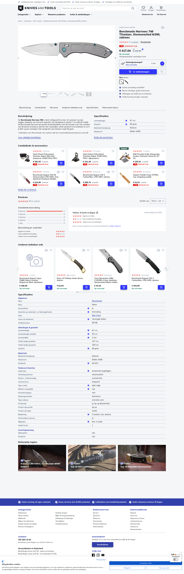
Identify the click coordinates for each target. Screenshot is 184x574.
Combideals (40, 107)
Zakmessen (27, 21)
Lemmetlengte (99, 121)
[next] (162, 268)
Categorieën (23, 14)
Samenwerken (135, 529)
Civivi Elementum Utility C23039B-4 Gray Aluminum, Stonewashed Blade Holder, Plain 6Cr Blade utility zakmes (106, 280)
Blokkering (22, 414)
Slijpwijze (22, 422)
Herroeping (97, 521)
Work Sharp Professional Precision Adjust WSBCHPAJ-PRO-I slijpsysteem (95, 156)
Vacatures (134, 527)
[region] (66, 61)
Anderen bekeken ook (72, 107)
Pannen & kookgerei (25, 527)
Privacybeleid (101, 560)
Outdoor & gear (61, 513)
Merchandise (135, 524)
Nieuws (133, 513)
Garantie (96, 516)
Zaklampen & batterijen (64, 518)
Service (96, 513)
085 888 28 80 (24, 539)
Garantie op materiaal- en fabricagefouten (35, 312)
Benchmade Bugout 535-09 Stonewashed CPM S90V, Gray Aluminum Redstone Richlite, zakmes (46, 177)
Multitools (22, 518)
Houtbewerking (61, 524)
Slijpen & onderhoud (26, 521)
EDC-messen (38, 21)
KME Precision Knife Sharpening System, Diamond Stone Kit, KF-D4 (146, 156)
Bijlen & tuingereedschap (64, 516)
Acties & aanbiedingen (80, 14)
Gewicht (97, 124)
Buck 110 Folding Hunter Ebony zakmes (70, 279)
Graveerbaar (23, 308)
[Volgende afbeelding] (115, 58)
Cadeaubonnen (136, 521)
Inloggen (151, 10)
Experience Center (137, 518)
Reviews (54, 107)
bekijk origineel (115, 226)
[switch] (175, 559)
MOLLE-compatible (25, 389)
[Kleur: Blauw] (121, 82)
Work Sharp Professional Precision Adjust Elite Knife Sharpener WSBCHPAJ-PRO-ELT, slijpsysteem (45, 156)
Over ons (133, 516)
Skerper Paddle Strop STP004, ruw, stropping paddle (145, 176)
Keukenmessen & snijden (27, 524)
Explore (38, 14)
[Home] (37, 8)
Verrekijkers (59, 521)
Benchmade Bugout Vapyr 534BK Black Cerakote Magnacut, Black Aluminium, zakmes (31, 280)
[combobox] (158, 200)
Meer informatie (131, 65)
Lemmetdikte (23, 338)
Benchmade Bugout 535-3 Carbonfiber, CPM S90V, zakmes (96, 176)
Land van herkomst (26, 319)
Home (20, 21)
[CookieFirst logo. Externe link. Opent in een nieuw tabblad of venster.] (3, 561)
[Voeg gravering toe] (162, 63)
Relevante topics (110, 107)
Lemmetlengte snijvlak (27, 334)
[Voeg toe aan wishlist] (162, 71)
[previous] (22, 268)
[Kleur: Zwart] (126, 82)
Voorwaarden (98, 527)
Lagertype (22, 371)
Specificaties (92, 107)
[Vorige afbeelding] (18, 58)
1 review (135, 42)
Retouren (96, 518)
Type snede (22, 385)
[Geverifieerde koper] (97, 212)
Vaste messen (23, 516)
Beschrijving (25, 107)
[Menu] (179, 552)
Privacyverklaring (99, 524)
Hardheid (21, 363)
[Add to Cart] (61, 163)
